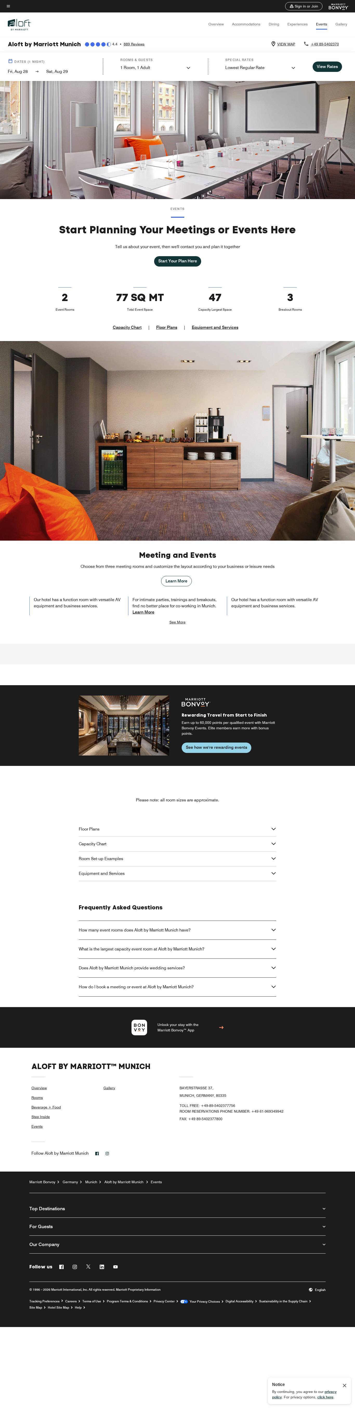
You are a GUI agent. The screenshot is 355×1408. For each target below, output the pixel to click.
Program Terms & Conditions (127, 1301)
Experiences (297, 24)
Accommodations (246, 24)
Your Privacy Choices (204, 1301)
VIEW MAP (286, 44)
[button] (304, 6)
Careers (71, 1301)
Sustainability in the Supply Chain (283, 1301)
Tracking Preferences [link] (44, 1301)
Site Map (35, 1307)
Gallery (341, 24)
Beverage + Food (46, 1107)
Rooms (37, 1098)
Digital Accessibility (239, 1301)
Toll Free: (207, 1106)
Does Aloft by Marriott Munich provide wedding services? (132, 967)
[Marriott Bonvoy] (336, 6)
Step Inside (40, 1117)
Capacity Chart (127, 327)
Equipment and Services (215, 327)
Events (321, 24)
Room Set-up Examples (101, 858)
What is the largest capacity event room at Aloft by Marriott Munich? (141, 949)
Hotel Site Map (58, 1307)
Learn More (176, 581)
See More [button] (177, 622)
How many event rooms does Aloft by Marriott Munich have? (134, 930)
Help (78, 1307)
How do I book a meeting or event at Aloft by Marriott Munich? (136, 986)
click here (325, 1397)
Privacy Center (164, 1301)
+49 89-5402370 (325, 44)
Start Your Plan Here (177, 261)
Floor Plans (166, 327)
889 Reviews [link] (134, 44)
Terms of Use (91, 1301)
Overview (216, 24)
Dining (274, 24)
